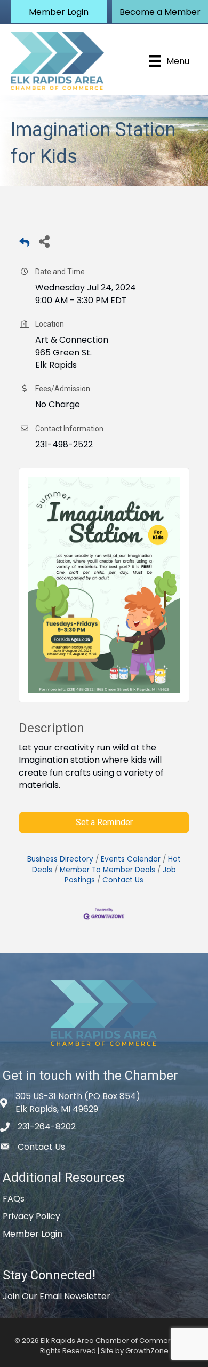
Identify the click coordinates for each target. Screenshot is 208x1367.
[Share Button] (44, 241)
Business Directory (60, 859)
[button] (59, 11)
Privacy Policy (31, 1216)
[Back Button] (24, 244)
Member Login (32, 1234)
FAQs (14, 1198)
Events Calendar (131, 859)
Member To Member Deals (107, 870)
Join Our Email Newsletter (56, 1296)
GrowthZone (147, 1351)
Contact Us (122, 880)
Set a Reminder (104, 822)
